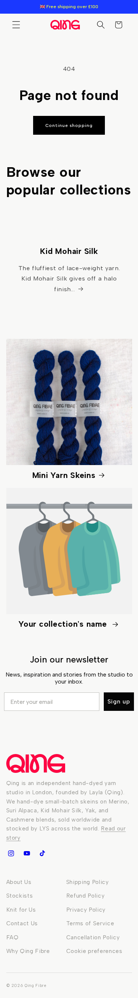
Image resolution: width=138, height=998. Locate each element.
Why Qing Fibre (28, 950)
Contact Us (22, 923)
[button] (16, 25)
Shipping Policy (87, 881)
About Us (19, 881)
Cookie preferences (94, 950)
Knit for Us (21, 909)
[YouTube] (26, 853)
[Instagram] (11, 853)
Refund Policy (85, 895)
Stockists (19, 895)
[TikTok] (42, 853)
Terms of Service (90, 923)
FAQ (12, 937)
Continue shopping (68, 125)
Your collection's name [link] (63, 624)
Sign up (118, 701)
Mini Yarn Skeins (64, 475)
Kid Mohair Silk (69, 251)
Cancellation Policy (93, 937)
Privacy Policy (86, 909)
